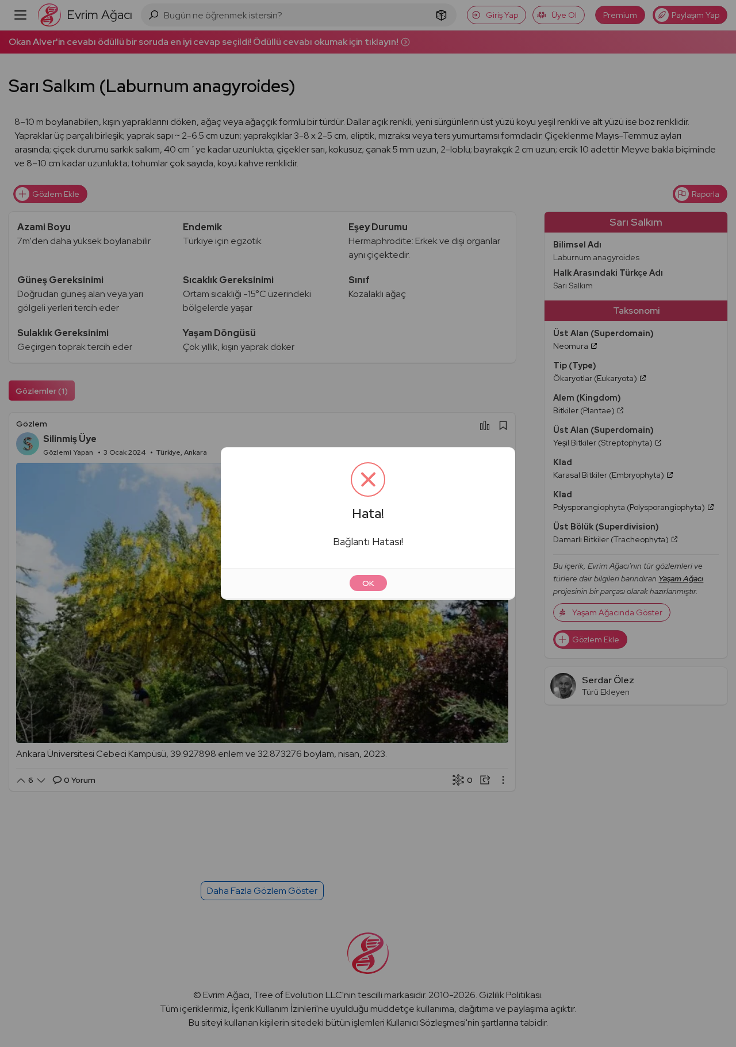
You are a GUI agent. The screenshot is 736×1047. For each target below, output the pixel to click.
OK (368, 583)
